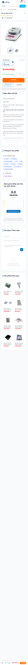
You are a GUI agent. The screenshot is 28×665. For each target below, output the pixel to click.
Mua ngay (23, 662)
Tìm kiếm (23, 6)
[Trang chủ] (1, 9)
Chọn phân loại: (6, 60)
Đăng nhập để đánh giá (13, 211)
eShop (5, 9)
